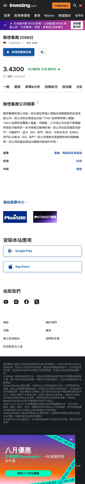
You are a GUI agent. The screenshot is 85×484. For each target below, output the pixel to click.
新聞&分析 (32, 87)
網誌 (6, 322)
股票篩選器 (22, 15)
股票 (7, 15)
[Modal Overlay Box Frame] (37, 459)
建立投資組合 (11, 338)
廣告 (48, 330)
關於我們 (51, 322)
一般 (6, 87)
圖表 (17, 87)
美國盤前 (64, 15)
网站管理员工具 (13, 346)
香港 (37, 15)
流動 (6, 330)
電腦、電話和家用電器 (68, 153)
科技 (79, 161)
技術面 (67, 87)
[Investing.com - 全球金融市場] (23, 5)
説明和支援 (53, 338)
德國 (79, 169)
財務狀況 (51, 87)
